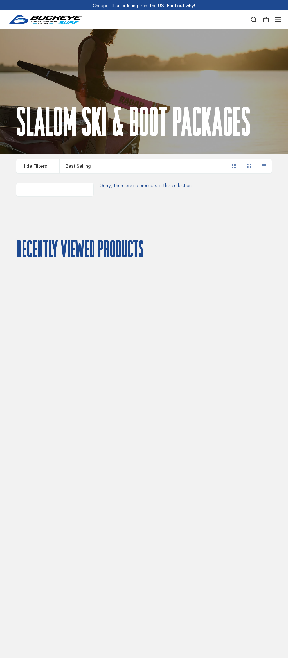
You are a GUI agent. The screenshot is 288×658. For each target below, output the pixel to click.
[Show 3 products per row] (248, 166)
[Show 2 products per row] (233, 166)
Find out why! (181, 6)
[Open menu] (277, 19)
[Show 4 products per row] (264, 166)
